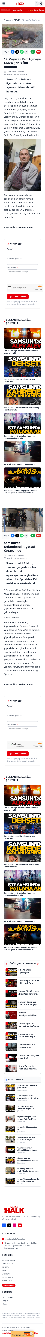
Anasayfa (7, 20)
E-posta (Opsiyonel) (14, 258)
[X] (9, 1225)
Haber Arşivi (7, 1280)
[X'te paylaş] (17, 52)
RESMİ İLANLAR (8, 1277)
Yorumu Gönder (19, 297)
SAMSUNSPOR (7, 1264)
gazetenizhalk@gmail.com (16, 1239)
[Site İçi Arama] (37, 3)
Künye (4, 1304)
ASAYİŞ (17, 20)
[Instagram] (14, 1225)
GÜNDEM (5, 1267)
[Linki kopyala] (26, 52)
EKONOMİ (6, 1274)
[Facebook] (4, 1225)
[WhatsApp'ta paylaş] (22, 52)
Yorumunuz (12, 268)
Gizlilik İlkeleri (7, 1297)
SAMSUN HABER (8, 1260)
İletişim (5, 1301)
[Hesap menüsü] (41, 3)
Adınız (10, 249)
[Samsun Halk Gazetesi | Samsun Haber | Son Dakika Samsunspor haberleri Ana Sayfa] (20, 3)
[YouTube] (20, 1225)
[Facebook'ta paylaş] (13, 52)
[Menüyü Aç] (4, 3)
